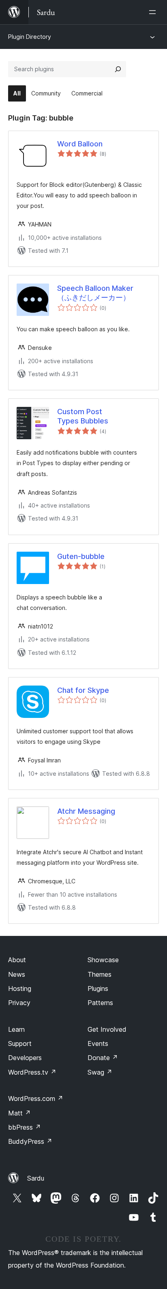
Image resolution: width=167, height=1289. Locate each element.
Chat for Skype (83, 690)
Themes (99, 974)
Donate (103, 1058)
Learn (16, 1029)
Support (20, 1043)
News (16, 974)
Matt (19, 1113)
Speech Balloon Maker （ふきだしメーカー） (95, 293)
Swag (100, 1072)
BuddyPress (30, 1141)
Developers (25, 1058)
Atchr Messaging (86, 811)
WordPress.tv (32, 1072)
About (17, 960)
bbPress (24, 1127)
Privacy (19, 1003)
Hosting (19, 988)
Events (98, 1043)
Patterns (100, 1003)
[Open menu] (154, 12)
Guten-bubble (81, 556)
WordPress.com (35, 1098)
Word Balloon (80, 144)
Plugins (98, 988)
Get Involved (107, 1029)
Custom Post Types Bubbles (82, 416)
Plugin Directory (29, 36)
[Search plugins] (118, 69)
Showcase (103, 960)
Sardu (35, 1178)
